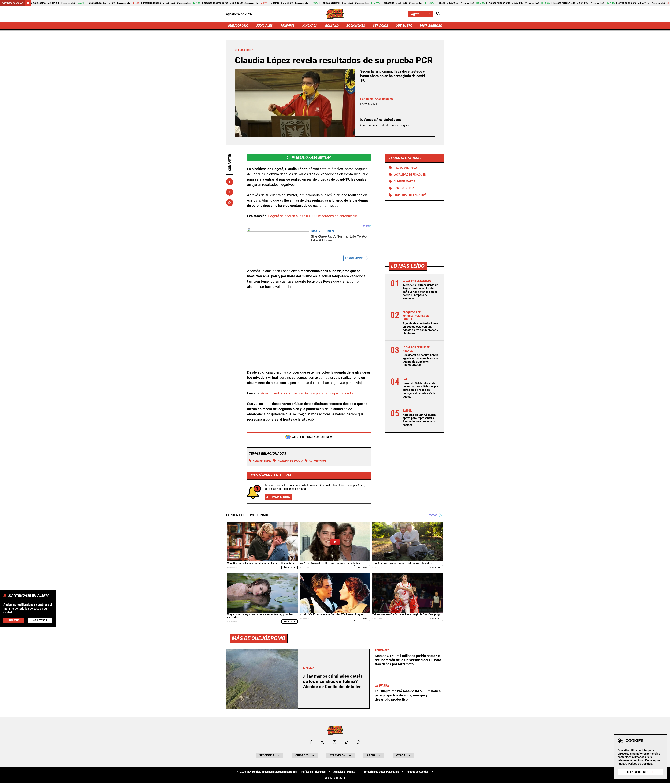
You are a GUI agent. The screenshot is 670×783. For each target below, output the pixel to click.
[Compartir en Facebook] (229, 181)
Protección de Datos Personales (381, 771)
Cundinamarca (404, 181)
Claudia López (262, 460)
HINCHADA (310, 25)
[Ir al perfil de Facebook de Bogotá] (311, 742)
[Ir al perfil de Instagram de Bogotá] (334, 742)
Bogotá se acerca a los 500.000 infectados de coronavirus (313, 216)
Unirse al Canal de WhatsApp (311, 157)
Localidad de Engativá (410, 195)
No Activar (40, 620)
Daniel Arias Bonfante (380, 99)
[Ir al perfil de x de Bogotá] (322, 742)
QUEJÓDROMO (238, 25)
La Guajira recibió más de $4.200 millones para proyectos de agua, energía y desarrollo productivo (408, 695)
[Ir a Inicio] (335, 14)
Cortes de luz (404, 188)
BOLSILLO (332, 25)
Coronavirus (317, 460)
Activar (14, 620)
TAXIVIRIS (287, 25)
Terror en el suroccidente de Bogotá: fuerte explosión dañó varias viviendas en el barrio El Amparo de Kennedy (420, 292)
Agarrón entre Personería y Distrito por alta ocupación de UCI (308, 393)
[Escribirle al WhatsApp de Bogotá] (358, 742)
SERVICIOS (380, 25)
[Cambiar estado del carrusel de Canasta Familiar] (28, 3)
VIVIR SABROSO (431, 25)
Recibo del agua (405, 167)
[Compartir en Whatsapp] (229, 202)
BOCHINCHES (355, 25)
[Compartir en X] (229, 192)
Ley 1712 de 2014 (335, 778)
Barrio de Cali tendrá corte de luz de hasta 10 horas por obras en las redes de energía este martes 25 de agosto (420, 390)
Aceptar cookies (638, 772)
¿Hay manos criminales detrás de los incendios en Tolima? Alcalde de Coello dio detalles (333, 681)
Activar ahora (278, 497)
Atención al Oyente (344, 771)
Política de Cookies (640, 763)
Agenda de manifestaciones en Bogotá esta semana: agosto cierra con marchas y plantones (420, 328)
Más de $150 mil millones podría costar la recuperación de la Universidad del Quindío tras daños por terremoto (408, 660)
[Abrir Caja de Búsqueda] (438, 14)
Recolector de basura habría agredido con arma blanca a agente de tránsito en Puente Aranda (420, 360)
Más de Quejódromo (258, 638)
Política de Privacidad (313, 771)
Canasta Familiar (12, 3)
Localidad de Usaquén (410, 174)
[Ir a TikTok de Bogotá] (346, 742)
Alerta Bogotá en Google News (312, 437)
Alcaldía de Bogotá (290, 460)
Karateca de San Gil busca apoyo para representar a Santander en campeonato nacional (419, 420)
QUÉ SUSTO (404, 25)
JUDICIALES (264, 25)
